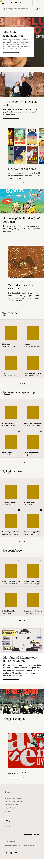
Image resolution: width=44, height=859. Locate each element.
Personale (8, 811)
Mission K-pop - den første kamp (32, 582)
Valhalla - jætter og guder (11, 582)
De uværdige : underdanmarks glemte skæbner (10, 532)
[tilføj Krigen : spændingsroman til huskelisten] (41, 401)
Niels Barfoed (28, 505)
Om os (7, 792)
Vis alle (22, 383)
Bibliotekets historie (11, 805)
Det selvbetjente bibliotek (13, 801)
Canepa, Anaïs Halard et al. (32, 613)
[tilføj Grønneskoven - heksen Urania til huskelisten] (41, 589)
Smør (4, 373)
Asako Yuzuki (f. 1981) (9, 376)
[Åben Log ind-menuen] (35, 3)
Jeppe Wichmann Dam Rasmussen (9, 534)
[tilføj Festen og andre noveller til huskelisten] (41, 352)
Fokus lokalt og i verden (13, 798)
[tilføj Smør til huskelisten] (19, 352)
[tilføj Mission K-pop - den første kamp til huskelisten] (41, 560)
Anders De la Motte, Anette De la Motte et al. (11, 455)
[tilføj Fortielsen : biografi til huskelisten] (19, 481)
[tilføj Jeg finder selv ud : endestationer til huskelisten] (41, 481)
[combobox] (22, 9)
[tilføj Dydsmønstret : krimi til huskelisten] (19, 401)
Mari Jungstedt (29, 455)
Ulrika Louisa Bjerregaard (32, 584)
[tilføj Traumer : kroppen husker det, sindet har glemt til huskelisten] (41, 510)
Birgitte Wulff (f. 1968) (9, 425)
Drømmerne (28, 344)
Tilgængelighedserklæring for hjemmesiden (20, 846)
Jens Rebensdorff (8, 505)
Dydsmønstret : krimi (9, 423)
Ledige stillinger (10, 808)
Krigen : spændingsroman (33, 423)
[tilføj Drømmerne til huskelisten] (41, 322)
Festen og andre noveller (32, 373)
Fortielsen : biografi (9, 502)
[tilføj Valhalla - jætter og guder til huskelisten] (19, 560)
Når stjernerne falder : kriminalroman (31, 453)
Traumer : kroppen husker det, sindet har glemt (33, 532)
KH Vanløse (6, 344)
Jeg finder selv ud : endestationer (30, 502)
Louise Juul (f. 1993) (8, 346)
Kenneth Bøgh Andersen (10, 584)
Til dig (7, 820)
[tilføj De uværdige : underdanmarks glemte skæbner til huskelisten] (19, 510)
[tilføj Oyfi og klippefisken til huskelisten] (19, 589)
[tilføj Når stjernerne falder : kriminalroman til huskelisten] (41, 431)
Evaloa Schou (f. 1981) (31, 534)
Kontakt (8, 826)
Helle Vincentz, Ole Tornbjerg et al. (33, 346)
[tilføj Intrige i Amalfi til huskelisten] (19, 431)
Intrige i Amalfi (7, 453)
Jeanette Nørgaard (8, 613)
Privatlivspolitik (10, 842)
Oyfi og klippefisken (9, 611)
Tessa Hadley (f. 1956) (31, 376)
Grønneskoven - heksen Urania (32, 611)
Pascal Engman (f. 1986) (32, 425)
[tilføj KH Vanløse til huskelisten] (19, 322)
